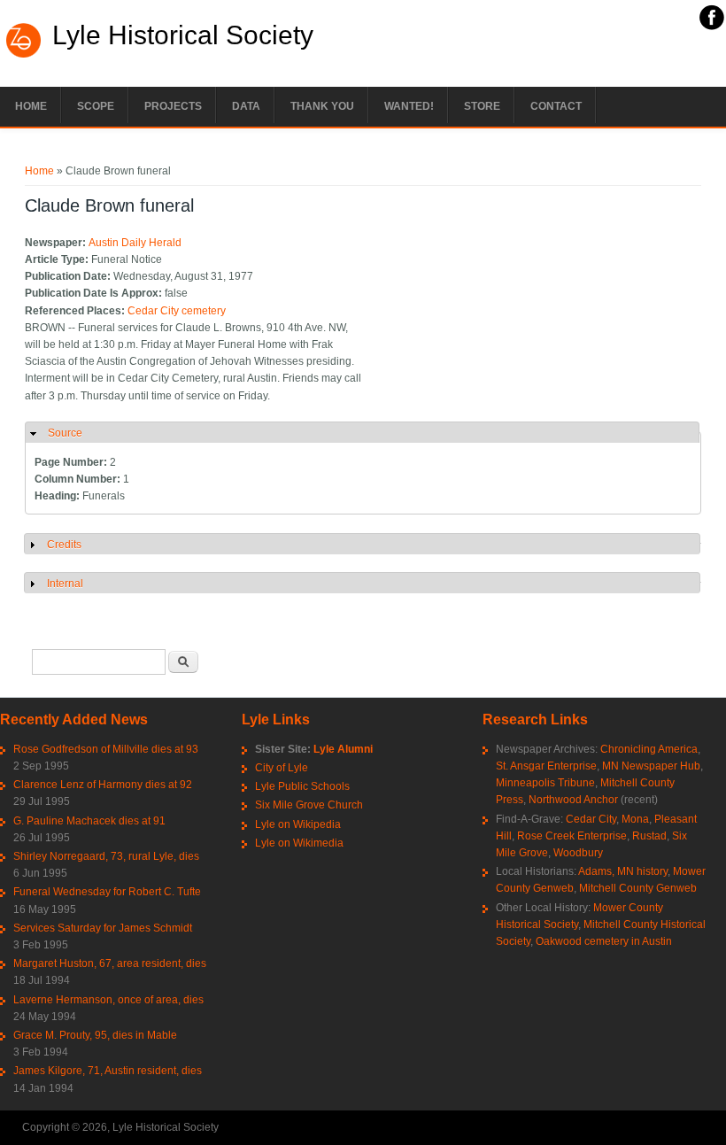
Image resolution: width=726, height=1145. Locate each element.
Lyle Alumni (343, 749)
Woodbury (578, 853)
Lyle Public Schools (302, 786)
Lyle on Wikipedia (298, 824)
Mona (635, 819)
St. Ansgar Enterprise (546, 766)
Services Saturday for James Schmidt (102, 928)
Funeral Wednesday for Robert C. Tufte (107, 892)
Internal (65, 583)
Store (482, 106)
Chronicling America (649, 749)
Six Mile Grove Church (309, 805)
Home (31, 106)
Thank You (322, 106)
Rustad (649, 836)
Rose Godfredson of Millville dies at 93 (105, 749)
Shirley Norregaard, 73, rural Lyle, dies (106, 856)
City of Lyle (281, 768)
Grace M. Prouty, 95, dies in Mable (95, 1035)
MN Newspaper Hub (651, 766)
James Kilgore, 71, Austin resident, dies (107, 1070)
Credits (64, 544)
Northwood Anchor (573, 799)
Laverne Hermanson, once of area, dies (108, 1000)
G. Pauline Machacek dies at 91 (89, 821)
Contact (556, 106)
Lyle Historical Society (182, 35)
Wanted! (409, 106)
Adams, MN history (623, 871)
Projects (173, 106)
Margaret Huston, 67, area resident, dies (109, 963)
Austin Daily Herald (135, 242)
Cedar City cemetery (176, 311)
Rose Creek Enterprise (572, 836)
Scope (95, 106)
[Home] (23, 56)
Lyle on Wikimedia (299, 843)
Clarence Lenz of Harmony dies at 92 (102, 784)
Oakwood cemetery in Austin (604, 941)
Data (246, 106)
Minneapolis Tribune (545, 783)
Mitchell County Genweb (638, 888)
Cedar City (591, 819)
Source (65, 433)
